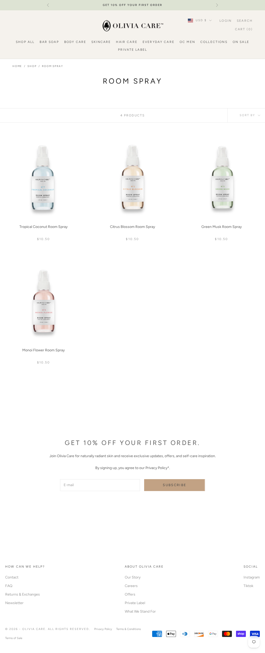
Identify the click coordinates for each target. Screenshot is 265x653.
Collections (213, 42)
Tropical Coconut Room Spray (43, 227)
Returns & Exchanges (22, 594)
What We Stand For (140, 611)
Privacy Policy (103, 629)
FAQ (8, 586)
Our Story (133, 577)
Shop (31, 66)
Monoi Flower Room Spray (43, 350)
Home (17, 66)
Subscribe (174, 485)
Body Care (75, 42)
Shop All (25, 42)
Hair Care (126, 42)
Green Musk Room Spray (221, 227)
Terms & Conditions (128, 629)
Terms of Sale (13, 638)
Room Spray (52, 66)
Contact (11, 577)
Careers (131, 586)
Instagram (252, 577)
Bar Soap (49, 42)
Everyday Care (158, 42)
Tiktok (248, 586)
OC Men (187, 42)
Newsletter (14, 603)
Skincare (101, 42)
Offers (130, 594)
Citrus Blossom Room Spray (132, 227)
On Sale (241, 42)
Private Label (132, 49)
